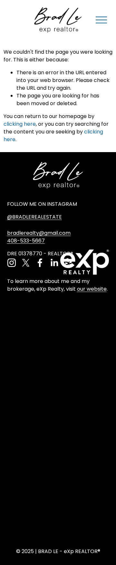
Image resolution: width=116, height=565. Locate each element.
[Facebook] (39, 262)
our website (92, 289)
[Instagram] (11, 262)
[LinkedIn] (54, 262)
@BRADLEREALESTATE (34, 217)
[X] (25, 262)
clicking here (20, 124)
